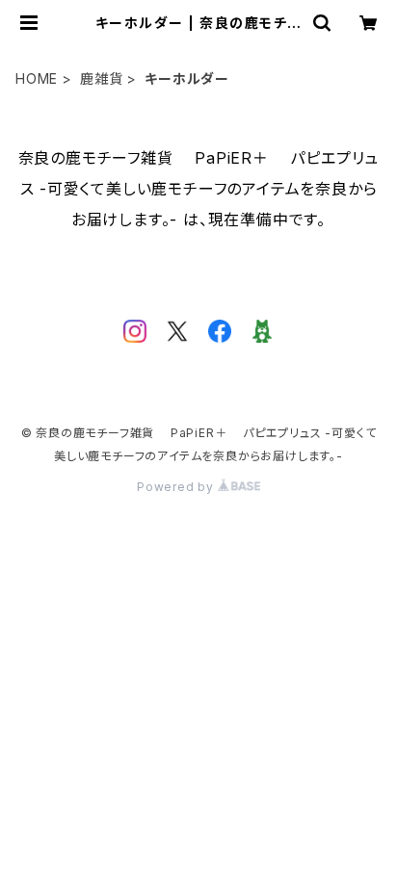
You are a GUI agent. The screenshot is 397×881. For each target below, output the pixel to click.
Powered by (177, 486)
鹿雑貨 (101, 78)
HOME (36, 78)
